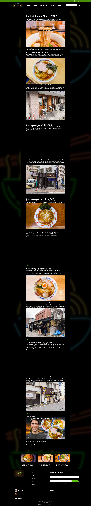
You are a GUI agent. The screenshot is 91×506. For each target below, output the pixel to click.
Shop (33, 481)
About (33, 484)
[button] (80, 5)
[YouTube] (72, 1)
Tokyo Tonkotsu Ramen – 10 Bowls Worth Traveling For (62, 465)
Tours (33, 475)
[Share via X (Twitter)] (29, 444)
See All (69, 451)
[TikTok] (78, 1)
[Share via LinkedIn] (31, 444)
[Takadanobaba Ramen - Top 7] (45, 458)
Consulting (34, 478)
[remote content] (45, 428)
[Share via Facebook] (26, 444)
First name (52, 475)
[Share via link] (34, 444)
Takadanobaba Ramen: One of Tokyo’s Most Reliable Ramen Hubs (44, 465)
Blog (33, 472)
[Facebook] (76, 1)
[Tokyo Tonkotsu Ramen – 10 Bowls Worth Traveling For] (62, 458)
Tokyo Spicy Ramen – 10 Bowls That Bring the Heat (28, 465)
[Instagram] (74, 1)
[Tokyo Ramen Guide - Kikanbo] (28, 458)
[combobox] (71, 5)
